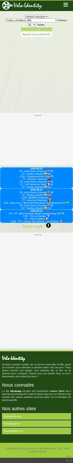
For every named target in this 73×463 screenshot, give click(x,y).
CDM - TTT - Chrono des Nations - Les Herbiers (35, 221)
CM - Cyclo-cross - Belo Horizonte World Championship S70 (35, 203)
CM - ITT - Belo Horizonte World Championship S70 (35, 213)
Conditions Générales (37, 451)
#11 (49, 174)
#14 (49, 208)
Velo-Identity (28, 5)
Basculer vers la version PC (36, 34)
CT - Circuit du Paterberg (35, 200)
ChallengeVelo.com (12, 416)
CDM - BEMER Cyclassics (35, 197)
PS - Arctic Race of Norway (33, 171)
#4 (51, 181)
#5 (51, 184)
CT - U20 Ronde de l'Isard (33, 184)
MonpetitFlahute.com (13, 431)
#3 (51, 171)
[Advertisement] (36, 74)
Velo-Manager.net (11, 423)
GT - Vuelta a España (33, 174)
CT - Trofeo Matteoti (35, 219)
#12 (49, 187)
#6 (51, 205)
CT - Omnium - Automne (35, 179)
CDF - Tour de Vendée (35, 216)
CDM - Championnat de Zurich (35, 176)
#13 (49, 195)
